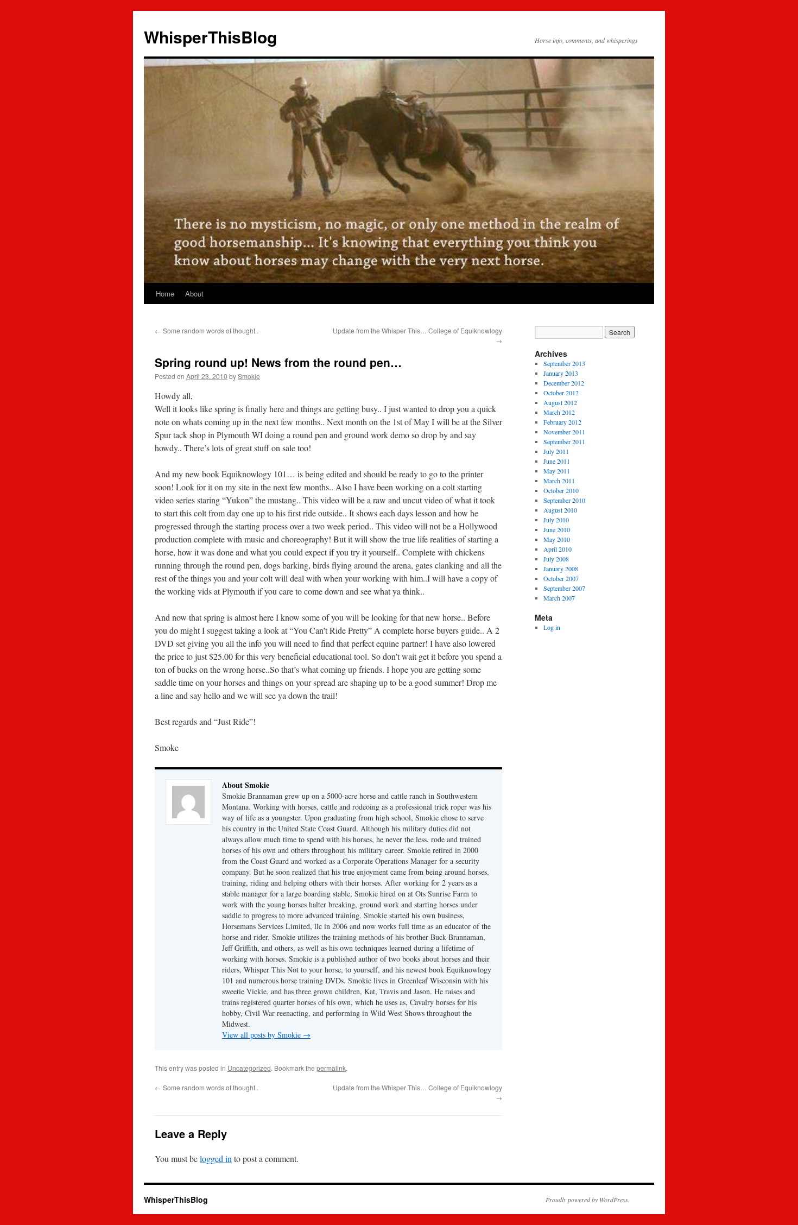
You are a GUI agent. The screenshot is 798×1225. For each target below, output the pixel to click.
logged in (216, 1158)
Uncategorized (249, 1067)
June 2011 (556, 461)
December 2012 (563, 382)
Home (165, 293)
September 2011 (564, 441)
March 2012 (559, 412)
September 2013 (564, 363)
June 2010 (556, 529)
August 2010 (560, 510)
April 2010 (557, 549)
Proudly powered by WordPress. (588, 1199)
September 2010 (564, 500)
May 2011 (556, 470)
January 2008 (560, 568)
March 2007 (559, 597)
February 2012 (562, 422)
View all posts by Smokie (266, 1035)
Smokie (249, 376)
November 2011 (564, 431)
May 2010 (556, 539)
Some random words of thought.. (206, 330)
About (194, 293)
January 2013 (560, 373)
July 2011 (556, 451)
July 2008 (556, 558)
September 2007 (564, 588)
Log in (551, 627)
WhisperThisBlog (210, 36)
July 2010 (556, 519)
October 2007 (561, 578)
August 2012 (560, 402)
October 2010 (561, 490)
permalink (331, 1067)
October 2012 (561, 392)
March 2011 (559, 480)
